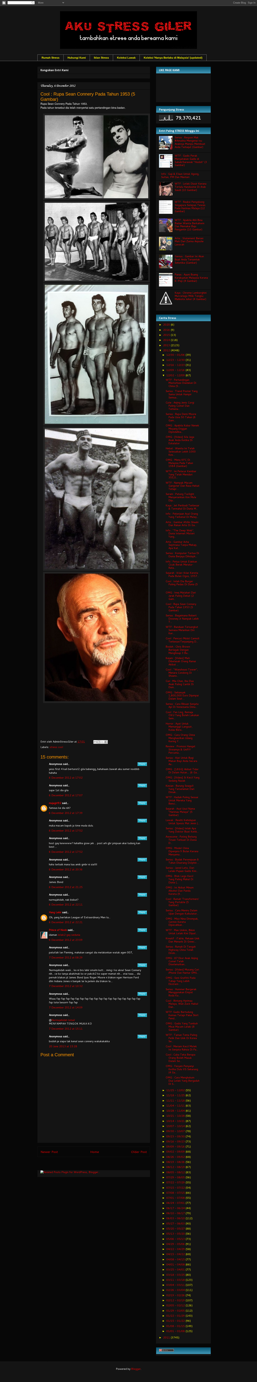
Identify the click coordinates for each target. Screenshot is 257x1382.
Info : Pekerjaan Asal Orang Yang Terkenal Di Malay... (182, 515)
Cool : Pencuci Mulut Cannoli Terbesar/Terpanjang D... (182, 639)
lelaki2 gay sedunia (69, 935)
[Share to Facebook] (106, 742)
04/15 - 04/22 (176, 1254)
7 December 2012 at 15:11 (66, 1029)
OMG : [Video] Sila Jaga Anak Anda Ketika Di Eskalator (180, 440)
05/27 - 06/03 (176, 1223)
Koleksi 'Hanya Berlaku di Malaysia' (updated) (173, 57)
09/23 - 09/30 (176, 1136)
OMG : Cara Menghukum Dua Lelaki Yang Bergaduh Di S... (182, 1081)
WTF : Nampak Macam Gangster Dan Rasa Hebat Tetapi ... (182, 486)
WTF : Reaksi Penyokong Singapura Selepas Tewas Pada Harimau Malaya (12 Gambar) (190, 206)
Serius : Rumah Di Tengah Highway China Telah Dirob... (181, 950)
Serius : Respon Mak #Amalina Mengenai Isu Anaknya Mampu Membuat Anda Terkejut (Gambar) (190, 142)
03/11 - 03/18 (176, 1280)
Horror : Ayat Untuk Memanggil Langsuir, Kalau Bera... (179, 727)
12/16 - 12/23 (176, 365)
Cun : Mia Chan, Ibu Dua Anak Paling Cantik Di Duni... (180, 684)
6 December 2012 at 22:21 (66, 922)
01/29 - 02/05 (176, 1311)
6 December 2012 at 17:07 (66, 795)
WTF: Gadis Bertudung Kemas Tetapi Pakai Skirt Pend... (182, 1015)
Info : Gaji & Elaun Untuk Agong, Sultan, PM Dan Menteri (180, 175)
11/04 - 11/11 (176, 1106)
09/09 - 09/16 (176, 1146)
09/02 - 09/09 (176, 1152)
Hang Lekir (55, 912)
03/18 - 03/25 (176, 1275)
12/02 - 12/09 (176, 375)
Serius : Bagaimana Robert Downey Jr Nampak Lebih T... (182, 619)
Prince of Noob (58, 930)
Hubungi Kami (77, 57)
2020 (167, 324)
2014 (167, 340)
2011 (167, 1337)
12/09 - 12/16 (176, 370)
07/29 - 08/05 (176, 1177)
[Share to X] (102, 742)
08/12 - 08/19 (176, 1167)
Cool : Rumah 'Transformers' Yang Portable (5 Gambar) (182, 902)
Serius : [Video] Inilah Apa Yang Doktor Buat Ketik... (182, 829)
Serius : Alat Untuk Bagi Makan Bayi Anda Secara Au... (181, 761)
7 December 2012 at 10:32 (66, 986)
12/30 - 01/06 (176, 355)
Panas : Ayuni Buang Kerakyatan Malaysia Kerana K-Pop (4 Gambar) (191, 278)
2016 (167, 330)
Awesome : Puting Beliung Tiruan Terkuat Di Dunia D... (181, 840)
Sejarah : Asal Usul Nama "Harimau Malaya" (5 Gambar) (180, 812)
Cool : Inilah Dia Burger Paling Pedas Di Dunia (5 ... (182, 584)
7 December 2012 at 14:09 (66, 1007)
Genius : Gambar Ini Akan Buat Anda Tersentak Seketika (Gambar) (189, 259)
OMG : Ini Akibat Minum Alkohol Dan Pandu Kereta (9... (180, 891)
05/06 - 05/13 (176, 1239)
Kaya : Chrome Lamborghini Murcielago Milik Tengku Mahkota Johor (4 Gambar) (191, 296)
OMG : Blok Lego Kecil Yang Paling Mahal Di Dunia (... (179, 879)
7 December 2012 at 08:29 (66, 957)
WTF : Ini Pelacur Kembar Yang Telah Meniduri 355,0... (181, 474)
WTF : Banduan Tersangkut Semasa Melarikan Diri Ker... (182, 630)
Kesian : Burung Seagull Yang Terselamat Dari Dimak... (180, 789)
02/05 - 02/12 (176, 1305)
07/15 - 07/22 (176, 1188)
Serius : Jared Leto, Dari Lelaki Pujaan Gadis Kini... (182, 869)
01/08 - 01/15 (176, 1326)
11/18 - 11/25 (176, 1095)
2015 (167, 335)
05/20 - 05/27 (176, 1228)
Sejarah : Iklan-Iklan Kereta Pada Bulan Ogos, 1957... (182, 574)
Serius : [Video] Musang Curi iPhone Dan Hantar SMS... (182, 971)
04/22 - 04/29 (176, 1249)
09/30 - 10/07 (176, 1131)
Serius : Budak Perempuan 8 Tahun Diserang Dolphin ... (182, 861)
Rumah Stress (50, 57)
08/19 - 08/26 (176, 1162)
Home (94, 1152)
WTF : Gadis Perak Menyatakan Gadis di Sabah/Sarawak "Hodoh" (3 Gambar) (191, 160)
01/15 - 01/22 (176, 1321)
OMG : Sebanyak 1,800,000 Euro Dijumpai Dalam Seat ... (182, 696)
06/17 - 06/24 (176, 1208)
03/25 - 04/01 (176, 1269)
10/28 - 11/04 (176, 1111)
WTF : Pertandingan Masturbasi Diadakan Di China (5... (181, 383)
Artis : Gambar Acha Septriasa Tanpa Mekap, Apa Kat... (181, 545)
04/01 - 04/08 (176, 1264)
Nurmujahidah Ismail (63, 1020)
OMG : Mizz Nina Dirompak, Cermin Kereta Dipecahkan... (182, 922)
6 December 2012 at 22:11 (66, 904)
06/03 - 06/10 (176, 1218)
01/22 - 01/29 (176, 1316)
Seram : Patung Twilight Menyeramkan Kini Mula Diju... (181, 497)
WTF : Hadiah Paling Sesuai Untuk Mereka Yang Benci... (182, 800)
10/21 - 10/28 (176, 1116)
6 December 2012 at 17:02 (66, 778)
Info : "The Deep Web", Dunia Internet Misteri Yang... (180, 534)
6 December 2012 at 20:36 (66, 869)
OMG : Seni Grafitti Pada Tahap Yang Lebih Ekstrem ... (180, 981)
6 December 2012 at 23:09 (66, 940)
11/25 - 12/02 (176, 1090)
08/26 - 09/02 (176, 1157)
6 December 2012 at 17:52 (66, 830)
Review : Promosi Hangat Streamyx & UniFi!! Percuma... (180, 749)
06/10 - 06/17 (176, 1213)
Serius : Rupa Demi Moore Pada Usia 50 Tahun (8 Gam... (181, 417)
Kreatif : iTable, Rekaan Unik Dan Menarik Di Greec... (182, 939)
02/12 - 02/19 (176, 1300)
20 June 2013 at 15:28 (63, 1046)
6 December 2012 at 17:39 (66, 813)
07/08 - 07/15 (176, 1193)
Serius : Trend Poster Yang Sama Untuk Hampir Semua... (182, 394)
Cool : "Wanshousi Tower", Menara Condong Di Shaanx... (182, 673)
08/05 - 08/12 (176, 1172)
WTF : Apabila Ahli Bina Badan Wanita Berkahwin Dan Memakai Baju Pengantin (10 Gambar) (189, 224)
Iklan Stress (101, 57)
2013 (167, 345)
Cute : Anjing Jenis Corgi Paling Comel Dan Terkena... (180, 406)
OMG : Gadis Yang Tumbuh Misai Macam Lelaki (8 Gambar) (182, 1027)
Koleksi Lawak (126, 57)
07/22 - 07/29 (176, 1182)
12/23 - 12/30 (176, 360)
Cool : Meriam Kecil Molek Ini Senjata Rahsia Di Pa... (182, 1047)
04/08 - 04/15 (176, 1259)
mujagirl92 (55, 803)
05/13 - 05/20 (176, 1234)
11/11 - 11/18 (176, 1100)
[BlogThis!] (99, 742)
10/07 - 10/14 (176, 1126)
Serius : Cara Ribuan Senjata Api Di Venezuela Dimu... (182, 705)
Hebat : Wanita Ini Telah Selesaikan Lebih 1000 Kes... (181, 451)
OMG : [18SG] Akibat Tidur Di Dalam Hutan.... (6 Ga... (182, 770)
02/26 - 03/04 (176, 1290)
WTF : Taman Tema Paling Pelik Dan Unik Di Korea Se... (181, 1038)
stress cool (56, 747)
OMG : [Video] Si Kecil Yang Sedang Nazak (182, 779)
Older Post (139, 1152)
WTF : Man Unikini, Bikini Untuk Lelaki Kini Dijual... (181, 931)
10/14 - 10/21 (176, 1121)
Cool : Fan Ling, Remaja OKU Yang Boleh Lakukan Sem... (182, 715)
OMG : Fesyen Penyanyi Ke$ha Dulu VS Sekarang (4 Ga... (182, 1069)
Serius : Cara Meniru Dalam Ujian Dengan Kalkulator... (182, 912)
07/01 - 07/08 (176, 1198)
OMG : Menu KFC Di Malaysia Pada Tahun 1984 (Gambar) (179, 463)
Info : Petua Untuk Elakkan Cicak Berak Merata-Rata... (181, 565)
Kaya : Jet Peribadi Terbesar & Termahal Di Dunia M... (182, 507)
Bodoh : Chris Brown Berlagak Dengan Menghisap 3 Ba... (178, 650)
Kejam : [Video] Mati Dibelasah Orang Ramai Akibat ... (181, 661)
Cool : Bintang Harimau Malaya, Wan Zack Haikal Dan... (182, 1004)
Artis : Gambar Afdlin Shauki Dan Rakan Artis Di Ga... (182, 523)
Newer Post (49, 1152)
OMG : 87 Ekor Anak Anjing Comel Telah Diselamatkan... (182, 961)
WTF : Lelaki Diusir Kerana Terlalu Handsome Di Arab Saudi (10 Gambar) (190, 187)
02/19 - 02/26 (176, 1295)
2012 (167, 350)
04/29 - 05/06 (176, 1244)
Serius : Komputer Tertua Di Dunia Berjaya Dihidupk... (182, 554)
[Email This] (95, 742)
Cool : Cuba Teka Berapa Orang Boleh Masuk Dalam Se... (180, 1058)
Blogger (136, 1369)
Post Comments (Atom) (102, 1164)
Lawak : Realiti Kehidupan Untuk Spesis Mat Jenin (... (182, 821)
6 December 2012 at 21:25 (66, 887)
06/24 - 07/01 (176, 1203)
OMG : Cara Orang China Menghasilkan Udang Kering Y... (180, 738)
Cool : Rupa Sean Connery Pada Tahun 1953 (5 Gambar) (181, 607)
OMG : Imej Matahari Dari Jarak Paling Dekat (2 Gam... (181, 596)
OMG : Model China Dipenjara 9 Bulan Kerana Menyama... (182, 851)
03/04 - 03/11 (176, 1285)
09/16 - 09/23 (176, 1141)
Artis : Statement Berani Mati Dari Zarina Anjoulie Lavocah (189, 241)
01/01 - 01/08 (176, 1331)
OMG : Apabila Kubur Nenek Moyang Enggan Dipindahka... (182, 429)
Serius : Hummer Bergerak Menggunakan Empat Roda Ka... (181, 992)
